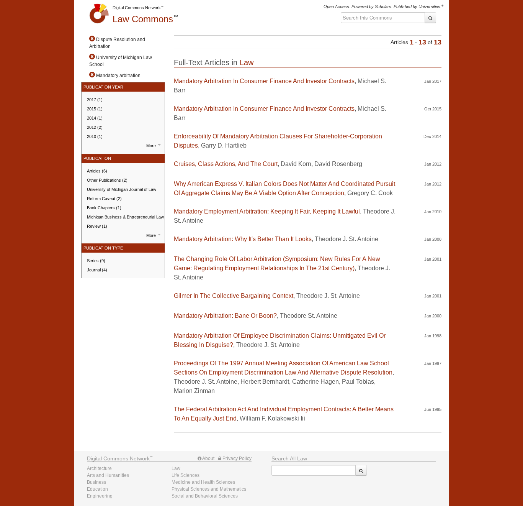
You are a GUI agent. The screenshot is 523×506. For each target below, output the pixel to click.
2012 (95, 127)
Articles (97, 171)
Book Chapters (104, 207)
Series (96, 260)
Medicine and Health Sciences (203, 482)
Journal (97, 270)
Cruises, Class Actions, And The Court (226, 164)
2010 (95, 136)
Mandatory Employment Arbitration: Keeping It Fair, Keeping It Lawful (267, 211)
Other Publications (107, 180)
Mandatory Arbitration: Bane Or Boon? (225, 315)
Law (143, 19)
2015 (95, 109)
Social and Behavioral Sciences (205, 496)
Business (96, 482)
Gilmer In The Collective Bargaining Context (233, 295)
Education (97, 489)
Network (118, 458)
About (207, 458)
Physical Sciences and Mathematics (209, 489)
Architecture (99, 468)
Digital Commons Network (137, 7)
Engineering (100, 496)
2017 (95, 99)
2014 (95, 118)
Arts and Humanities (108, 475)
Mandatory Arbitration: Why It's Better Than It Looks (243, 239)
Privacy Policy (236, 458)
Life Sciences (185, 475)
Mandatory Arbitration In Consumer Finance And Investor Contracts (264, 81)
